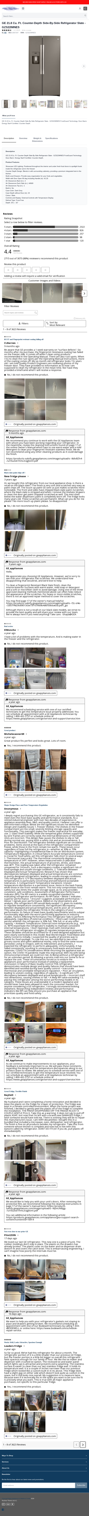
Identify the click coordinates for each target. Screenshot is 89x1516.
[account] (80, 8)
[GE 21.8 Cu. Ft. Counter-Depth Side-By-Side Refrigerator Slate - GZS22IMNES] (44, 66)
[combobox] (44, 16)
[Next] (84, 66)
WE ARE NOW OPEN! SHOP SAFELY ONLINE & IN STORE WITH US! (44, 2)
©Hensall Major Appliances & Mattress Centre (16, 1498)
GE (5, 33)
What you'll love (8, 115)
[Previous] (5, 66)
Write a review (26, 30)
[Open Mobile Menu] (85, 8)
